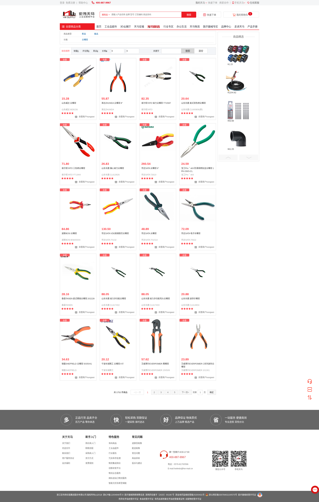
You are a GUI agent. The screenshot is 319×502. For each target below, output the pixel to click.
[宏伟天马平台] (78, 14)
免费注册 (71, 2)
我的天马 (200, 2)
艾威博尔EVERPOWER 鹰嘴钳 (155, 364)
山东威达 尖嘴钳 (69, 103)
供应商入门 (90, 443)
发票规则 (89, 463)
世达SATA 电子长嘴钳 (190, 233)
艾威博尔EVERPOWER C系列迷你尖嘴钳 (197, 365)
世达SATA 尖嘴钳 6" (150, 168)
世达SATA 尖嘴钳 (149, 233)
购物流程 (89, 448)
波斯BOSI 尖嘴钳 (69, 233)
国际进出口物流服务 (118, 478)
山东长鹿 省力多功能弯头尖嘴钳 (155, 298)
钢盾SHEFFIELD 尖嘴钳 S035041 (77, 364)
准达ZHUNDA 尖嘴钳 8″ (112, 103)
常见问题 (136, 453)
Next (248, 157)
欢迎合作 (66, 448)
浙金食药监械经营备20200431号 (190, 495)
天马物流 (195, 26)
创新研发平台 (115, 468)
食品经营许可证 (147, 499)
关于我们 (66, 443)
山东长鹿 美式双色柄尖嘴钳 (193, 103)
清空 (201, 51)
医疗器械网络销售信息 (134, 495)
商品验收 (136, 458)
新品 (84, 34)
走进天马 (239, 26)
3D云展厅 (125, 26)
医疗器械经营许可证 (247, 495)
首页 (98, 26)
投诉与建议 (137, 463)
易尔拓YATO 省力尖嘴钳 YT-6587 (156, 103)
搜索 (189, 14)
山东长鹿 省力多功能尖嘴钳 (114, 298)
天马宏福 (139, 26)
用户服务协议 (68, 458)
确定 (212, 392)
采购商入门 (90, 453)
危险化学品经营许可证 (129, 499)
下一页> (185, 392)
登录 (63, 2)
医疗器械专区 (210, 26)
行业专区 (168, 26)
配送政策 (136, 448)
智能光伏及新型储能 (118, 483)
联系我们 (66, 453)
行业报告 (113, 453)
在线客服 (254, 2)
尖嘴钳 (85, 40)
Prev (228, 157)
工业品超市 (111, 26)
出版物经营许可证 (193, 499)
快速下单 (212, 2)
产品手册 (253, 26)
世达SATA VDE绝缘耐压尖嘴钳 (115, 233)
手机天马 (239, 2)
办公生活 (182, 26)
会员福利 (66, 463)
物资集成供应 (115, 463)
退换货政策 (137, 443)
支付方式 (89, 458)
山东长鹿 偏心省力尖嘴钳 (113, 168)
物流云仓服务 (115, 473)
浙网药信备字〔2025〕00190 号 (159, 495)
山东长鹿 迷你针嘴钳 (190, 298)
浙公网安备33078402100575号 (223, 495)
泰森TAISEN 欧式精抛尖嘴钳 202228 (78, 298)
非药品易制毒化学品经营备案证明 (169, 499)
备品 (96, 34)
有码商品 (113, 443)
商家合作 (224, 2)
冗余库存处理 (115, 458)
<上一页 (137, 392)
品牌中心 (226, 26)
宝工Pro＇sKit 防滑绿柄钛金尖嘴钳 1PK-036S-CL (197, 169)
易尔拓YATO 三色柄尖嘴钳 (73, 168)
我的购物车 (242, 15)
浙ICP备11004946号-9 (113, 495)
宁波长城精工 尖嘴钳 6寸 (113, 364)
